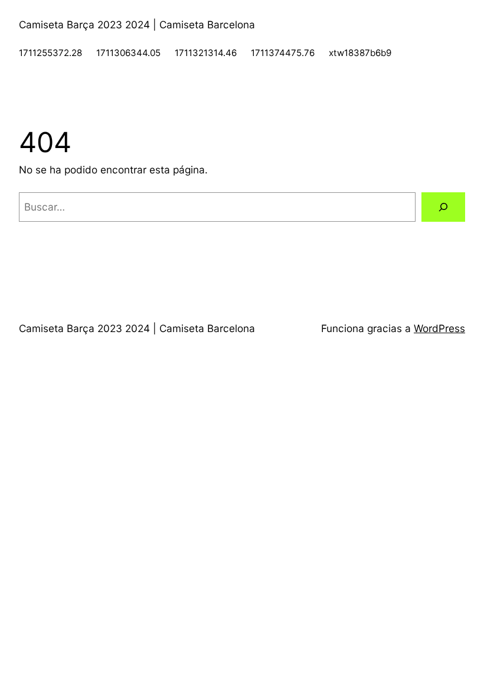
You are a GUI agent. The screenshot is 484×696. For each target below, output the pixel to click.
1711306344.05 (128, 52)
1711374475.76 (283, 52)
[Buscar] (443, 207)
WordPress (439, 328)
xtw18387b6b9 (360, 52)
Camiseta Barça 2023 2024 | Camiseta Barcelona (137, 24)
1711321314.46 (206, 52)
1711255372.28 (50, 52)
